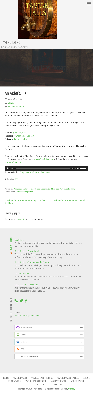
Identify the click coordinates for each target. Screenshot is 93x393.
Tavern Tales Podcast (24, 136)
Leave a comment (16, 106)
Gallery (58, 384)
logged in (20, 219)
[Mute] (78, 168)
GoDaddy (71, 388)
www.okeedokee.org (43, 159)
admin (11, 103)
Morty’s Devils (58, 381)
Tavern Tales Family (68, 378)
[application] (46, 168)
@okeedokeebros (13, 162)
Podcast (44, 189)
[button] (89, 3)
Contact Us (43, 384)
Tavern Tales (10, 42)
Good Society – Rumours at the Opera (32, 262)
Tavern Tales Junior (68, 189)
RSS (16, 179)
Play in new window (29, 172)
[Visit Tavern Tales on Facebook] (26, 301)
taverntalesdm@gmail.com (27, 315)
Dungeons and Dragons (23, 189)
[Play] (8, 168)
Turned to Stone (22, 273)
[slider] (83, 168)
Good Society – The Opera (26, 285)
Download (46, 172)
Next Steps (19, 240)
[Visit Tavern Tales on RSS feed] (16, 301)
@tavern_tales (19, 133)
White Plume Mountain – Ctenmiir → (71, 200)
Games (37, 189)
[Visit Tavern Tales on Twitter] (21, 301)
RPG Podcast (53, 189)
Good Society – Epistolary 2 (27, 251)
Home (6, 378)
